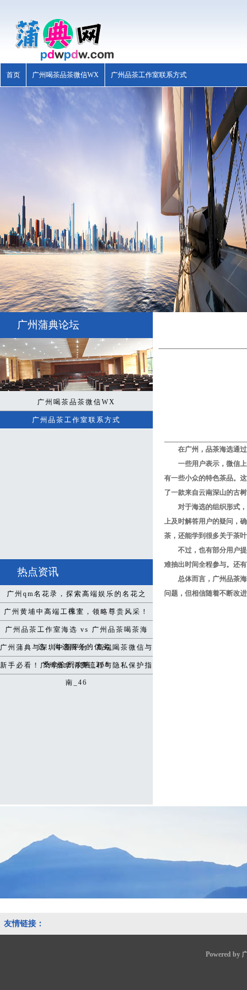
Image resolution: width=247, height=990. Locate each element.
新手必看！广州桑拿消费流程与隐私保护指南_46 (76, 667)
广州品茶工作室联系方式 (149, 75)
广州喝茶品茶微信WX (65, 75)
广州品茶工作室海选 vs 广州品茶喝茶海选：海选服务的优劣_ (76, 631)
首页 (13, 75)
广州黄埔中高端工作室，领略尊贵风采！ (76, 612)
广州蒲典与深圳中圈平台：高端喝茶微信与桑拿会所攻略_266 (76, 649)
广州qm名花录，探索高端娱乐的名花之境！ (76, 596)
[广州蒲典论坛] (58, 59)
